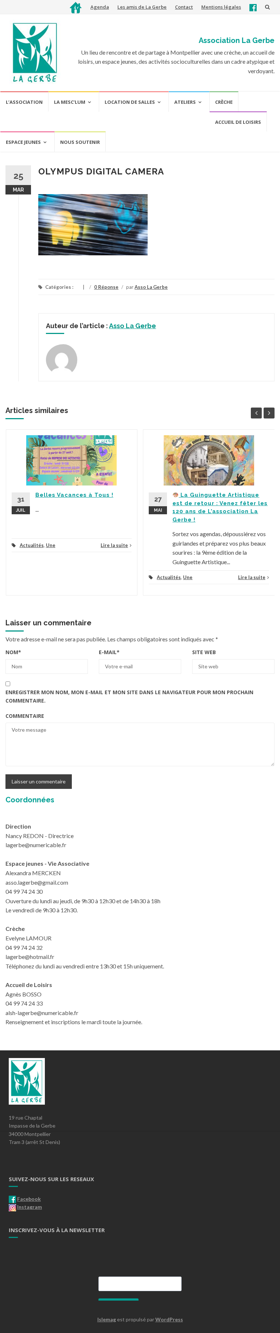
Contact (184, 7)
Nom (13, 652)
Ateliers (185, 102)
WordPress (169, 1319)
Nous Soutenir (80, 142)
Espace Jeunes (23, 142)
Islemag (106, 1319)
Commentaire (24, 715)
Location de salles (130, 102)
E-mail (109, 652)
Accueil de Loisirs (238, 122)
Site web (204, 652)
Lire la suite (114, 545)
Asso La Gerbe (151, 287)
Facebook (29, 1199)
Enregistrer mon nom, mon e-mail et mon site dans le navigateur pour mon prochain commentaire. (129, 696)
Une (50, 545)
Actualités (32, 545)
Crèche (224, 102)
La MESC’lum (69, 102)
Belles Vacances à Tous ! (74, 495)
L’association (24, 102)
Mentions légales (221, 7)
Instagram (29, 1207)
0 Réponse (106, 287)
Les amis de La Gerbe (142, 7)
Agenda (99, 7)
